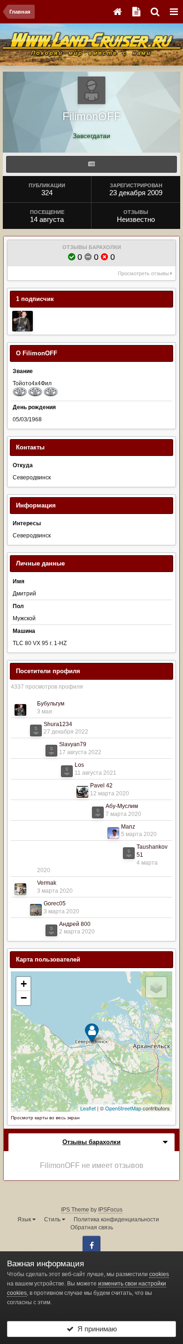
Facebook (91, 1245)
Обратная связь (91, 1227)
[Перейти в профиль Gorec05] (36, 910)
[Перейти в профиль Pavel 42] (82, 792)
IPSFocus (110, 1209)
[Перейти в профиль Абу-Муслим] (98, 812)
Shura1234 (58, 724)
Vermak (46, 883)
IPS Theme (75, 1209)
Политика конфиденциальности (116, 1219)
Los (79, 765)
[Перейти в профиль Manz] (113, 833)
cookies (159, 1274)
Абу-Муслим (122, 806)
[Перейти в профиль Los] (67, 771)
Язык (24, 1219)
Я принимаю (95, 1329)
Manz (128, 826)
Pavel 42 (101, 785)
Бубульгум (50, 703)
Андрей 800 (75, 924)
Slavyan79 (72, 744)
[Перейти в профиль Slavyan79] (51, 750)
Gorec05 (55, 903)
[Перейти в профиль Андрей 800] (51, 930)
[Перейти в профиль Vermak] (20, 889)
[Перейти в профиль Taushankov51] (129, 853)
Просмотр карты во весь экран (45, 1117)
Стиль (53, 1219)
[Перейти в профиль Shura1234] (36, 730)
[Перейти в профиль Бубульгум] (22, 321)
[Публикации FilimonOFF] (91, 164)
